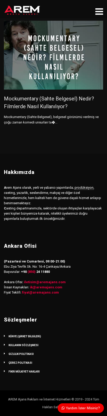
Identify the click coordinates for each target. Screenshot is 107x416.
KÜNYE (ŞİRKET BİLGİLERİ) (25, 336)
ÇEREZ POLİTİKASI (20, 362)
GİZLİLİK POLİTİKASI (21, 354)
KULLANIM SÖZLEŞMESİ (23, 345)
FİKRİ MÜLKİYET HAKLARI (24, 371)
